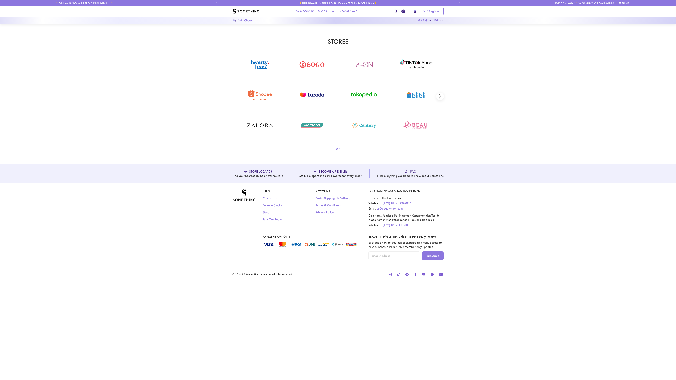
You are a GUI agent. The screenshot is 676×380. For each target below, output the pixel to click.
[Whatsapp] (432, 274)
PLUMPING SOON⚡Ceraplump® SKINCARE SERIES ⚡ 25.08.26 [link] (591, 2)
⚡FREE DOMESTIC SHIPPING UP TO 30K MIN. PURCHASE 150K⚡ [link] (338, 2)
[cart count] (403, 11)
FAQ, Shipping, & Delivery (333, 198)
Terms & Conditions (328, 205)
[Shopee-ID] (260, 95)
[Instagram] (390, 274)
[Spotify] (407, 274)
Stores (267, 212)
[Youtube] (424, 274)
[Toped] (364, 95)
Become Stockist (273, 205)
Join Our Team (272, 219)
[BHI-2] (260, 64)
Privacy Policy (325, 212)
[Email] (441, 274)
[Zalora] (260, 125)
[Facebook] (415, 274)
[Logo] (245, 11)
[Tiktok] (398, 274)
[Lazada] (312, 95)
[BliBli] (416, 95)
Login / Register (429, 11)
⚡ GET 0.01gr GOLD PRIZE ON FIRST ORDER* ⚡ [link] (84, 2)
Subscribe (433, 256)
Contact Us (270, 198)
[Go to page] (337, 149)
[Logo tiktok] (416, 64)
